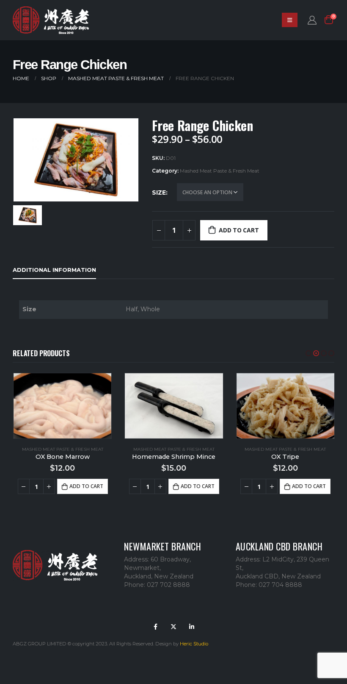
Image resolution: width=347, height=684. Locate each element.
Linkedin (191, 626)
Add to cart (239, 230)
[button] (308, 353)
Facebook (155, 626)
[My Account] (312, 19)
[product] (62, 405)
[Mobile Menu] (289, 20)
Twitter (173, 626)
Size (159, 192)
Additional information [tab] (54, 269)
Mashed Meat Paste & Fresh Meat (219, 171)
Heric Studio (194, 644)
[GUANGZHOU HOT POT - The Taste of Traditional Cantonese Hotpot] (51, 20)
